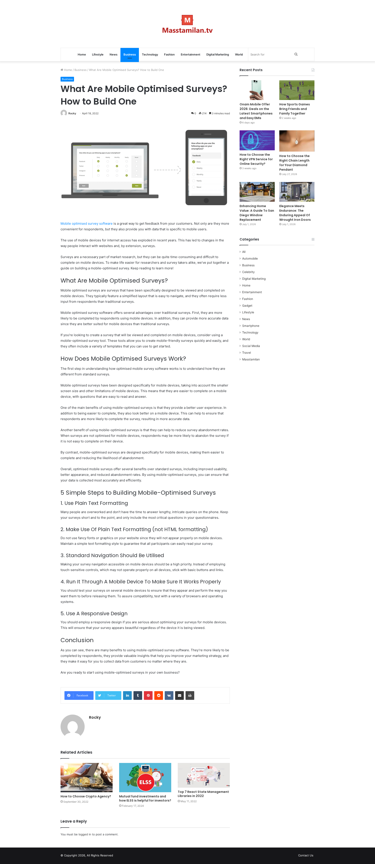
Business (129, 54)
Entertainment (190, 54)
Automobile (250, 258)
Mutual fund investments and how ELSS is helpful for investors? (145, 798)
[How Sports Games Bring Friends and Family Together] (296, 90)
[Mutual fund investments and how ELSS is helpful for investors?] (145, 777)
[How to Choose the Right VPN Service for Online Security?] (257, 140)
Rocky (72, 113)
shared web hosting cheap (127, 856)
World (239, 54)
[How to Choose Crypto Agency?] (87, 777)
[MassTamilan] (188, 24)
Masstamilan (251, 359)
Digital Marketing (217, 54)
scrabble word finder (119, 856)
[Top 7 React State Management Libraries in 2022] (204, 775)
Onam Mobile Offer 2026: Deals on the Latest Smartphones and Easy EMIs (256, 111)
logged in (85, 834)
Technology (150, 54)
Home (82, 54)
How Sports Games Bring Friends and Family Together (294, 109)
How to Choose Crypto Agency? (86, 796)
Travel (246, 352)
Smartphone (250, 325)
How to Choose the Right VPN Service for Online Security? (256, 159)
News (113, 54)
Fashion (169, 54)
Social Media (251, 346)
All (243, 252)
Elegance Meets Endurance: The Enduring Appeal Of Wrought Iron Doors (295, 213)
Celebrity (248, 272)
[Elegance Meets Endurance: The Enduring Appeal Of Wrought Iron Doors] (296, 192)
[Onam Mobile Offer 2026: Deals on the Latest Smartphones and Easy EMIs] (257, 90)
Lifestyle (98, 54)
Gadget (247, 305)
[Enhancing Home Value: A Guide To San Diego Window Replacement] (257, 192)
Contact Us (305, 855)
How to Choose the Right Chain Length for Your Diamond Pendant (294, 163)
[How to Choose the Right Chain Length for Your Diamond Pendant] (296, 140)
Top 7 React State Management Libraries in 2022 (203, 794)
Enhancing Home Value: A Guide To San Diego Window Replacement (257, 213)
